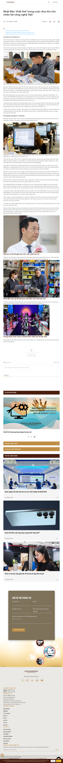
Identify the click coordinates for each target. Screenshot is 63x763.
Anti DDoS (6, 741)
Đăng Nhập (6, 708)
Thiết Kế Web (7, 729)
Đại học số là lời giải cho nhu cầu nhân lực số (17, 30)
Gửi (56, 749)
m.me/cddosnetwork (15, 700)
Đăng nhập (56, 362)
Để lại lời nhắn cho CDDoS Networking (24, 616)
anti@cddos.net (11, 697)
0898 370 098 (11, 690)
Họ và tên (15, 601)
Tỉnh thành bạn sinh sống (40, 609)
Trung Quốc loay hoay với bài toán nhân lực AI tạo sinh (19, 34)
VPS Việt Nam (7, 732)
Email (35, 601)
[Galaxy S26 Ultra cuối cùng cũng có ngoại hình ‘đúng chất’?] (31, 521)
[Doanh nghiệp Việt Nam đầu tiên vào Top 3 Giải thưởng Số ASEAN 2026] (31, 480)
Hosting (5, 743)
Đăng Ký (5, 711)
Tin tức (5, 722)
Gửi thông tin (19, 630)
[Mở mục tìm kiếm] (48, 2)
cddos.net (24, 757)
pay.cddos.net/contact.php (18, 702)
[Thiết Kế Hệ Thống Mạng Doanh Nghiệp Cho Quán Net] (31, 415)
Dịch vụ (5, 715)
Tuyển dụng (6, 713)
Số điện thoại (17, 609)
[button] (28, 436)
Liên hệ (5, 720)
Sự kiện (5, 725)
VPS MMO (6, 734)
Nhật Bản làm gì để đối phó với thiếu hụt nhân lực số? (19, 32)
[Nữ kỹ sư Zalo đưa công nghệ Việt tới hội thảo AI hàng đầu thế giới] (31, 562)
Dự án (5, 718)
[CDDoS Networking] (11, 2)
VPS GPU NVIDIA (7, 736)
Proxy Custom (7, 738)
